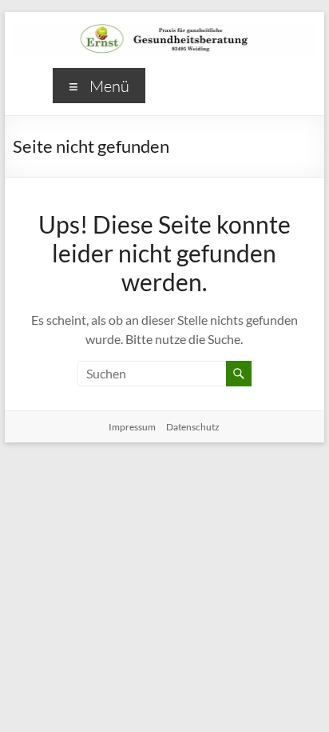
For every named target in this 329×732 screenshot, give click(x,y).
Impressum (132, 427)
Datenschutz (193, 427)
